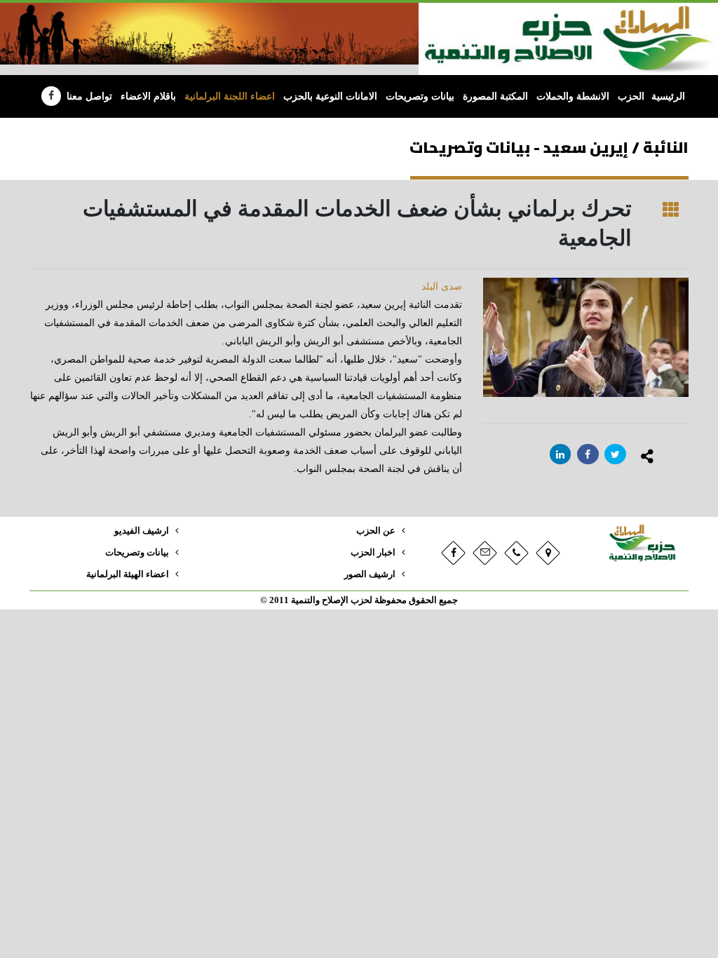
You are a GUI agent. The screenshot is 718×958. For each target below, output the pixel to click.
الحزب (631, 96)
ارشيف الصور (369, 574)
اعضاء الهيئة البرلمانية (127, 574)
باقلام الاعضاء (148, 96)
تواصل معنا (89, 96)
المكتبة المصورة (495, 96)
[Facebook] (51, 96)
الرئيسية (668, 96)
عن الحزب (375, 531)
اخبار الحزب (373, 553)
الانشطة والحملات (572, 96)
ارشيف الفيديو (141, 531)
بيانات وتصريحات (420, 96)
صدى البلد (441, 286)
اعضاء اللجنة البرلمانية (229, 96)
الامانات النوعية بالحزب (330, 96)
